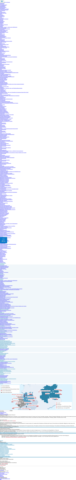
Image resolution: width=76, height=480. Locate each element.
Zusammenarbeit (2, 243)
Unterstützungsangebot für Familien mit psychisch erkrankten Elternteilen (12, 84)
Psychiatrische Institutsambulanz (5, 74)
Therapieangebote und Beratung (5, 168)
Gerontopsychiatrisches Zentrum (5, 116)
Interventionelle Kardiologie (4, 51)
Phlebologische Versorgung (4, 179)
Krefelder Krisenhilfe (3, 135)
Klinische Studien (3, 68)
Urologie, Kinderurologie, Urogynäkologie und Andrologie (9, 95)
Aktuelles (1, 20)
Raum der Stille (2, 203)
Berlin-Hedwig (2, 253)
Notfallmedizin (2, 59)
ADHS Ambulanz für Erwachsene (5, 75)
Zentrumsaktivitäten (3, 150)
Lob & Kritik (2, 473)
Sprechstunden (2, 34)
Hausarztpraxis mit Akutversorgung (6, 177)
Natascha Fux (2, 222)
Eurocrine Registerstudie (4, 151)
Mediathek (1, 22)
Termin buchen (3, 239)
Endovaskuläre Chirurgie (4, 32)
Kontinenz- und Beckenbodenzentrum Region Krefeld (9, 128)
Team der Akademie (3, 232)
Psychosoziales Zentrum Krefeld (5, 133)
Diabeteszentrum (2, 51)
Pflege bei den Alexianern (4, 162)
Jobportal (1, 440)
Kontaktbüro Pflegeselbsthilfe (5, 117)
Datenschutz (2, 476)
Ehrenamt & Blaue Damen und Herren (6, 201)
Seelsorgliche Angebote (4, 338)
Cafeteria (1, 202)
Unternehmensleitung (3, 4)
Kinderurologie (2, 98)
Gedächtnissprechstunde (4, 118)
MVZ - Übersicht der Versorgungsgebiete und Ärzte (8, 432)
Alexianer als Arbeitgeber (4, 217)
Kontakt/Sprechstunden (4, 83)
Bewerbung (2, 225)
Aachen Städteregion (3, 250)
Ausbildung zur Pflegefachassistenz (6, 227)
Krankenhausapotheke (3, 376)
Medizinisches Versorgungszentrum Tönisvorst (7, 178)
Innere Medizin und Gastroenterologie (6, 61)
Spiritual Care (2, 16)
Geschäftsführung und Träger (5, 184)
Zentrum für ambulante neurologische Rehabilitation (8, 56)
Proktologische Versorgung (4, 180)
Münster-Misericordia (3, 259)
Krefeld (1, 257)
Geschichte (2, 18)
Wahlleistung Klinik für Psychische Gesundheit (7, 167)
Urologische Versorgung (4, 182)
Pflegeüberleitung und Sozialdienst (5, 198)
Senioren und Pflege (3, 194)
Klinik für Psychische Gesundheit (5, 70)
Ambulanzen (2, 73)
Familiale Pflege (2, 197)
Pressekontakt (2, 21)
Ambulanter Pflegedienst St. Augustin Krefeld (7, 207)
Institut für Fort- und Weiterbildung (5, 371)
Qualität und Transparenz (4, 9)
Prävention (2, 19)
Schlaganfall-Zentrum (3, 137)
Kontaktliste (2, 470)
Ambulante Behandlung (4, 172)
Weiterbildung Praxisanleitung (5, 366)
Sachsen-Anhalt (2, 262)
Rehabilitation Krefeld (3, 210)
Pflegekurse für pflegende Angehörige (6, 199)
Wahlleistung (2, 165)
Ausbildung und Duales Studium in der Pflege (7, 226)
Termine (1, 23)
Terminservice (2, 29)
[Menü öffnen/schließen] (2, 1)
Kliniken (1, 26)
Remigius (1, 260)
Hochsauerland (2, 255)
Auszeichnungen (2, 12)
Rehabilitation (2, 191)
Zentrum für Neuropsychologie (5, 155)
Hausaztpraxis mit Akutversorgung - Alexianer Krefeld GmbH (16, 437)
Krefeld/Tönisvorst (3, 412)
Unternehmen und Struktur (4, 266)
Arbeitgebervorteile (3, 218)
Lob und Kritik (2, 10)
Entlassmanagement (3, 333)
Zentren (1, 105)
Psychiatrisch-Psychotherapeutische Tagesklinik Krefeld (9, 72)
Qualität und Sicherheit (3, 379)
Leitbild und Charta (3, 13)
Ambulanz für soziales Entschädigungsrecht (7, 76)
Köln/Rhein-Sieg (3, 256)
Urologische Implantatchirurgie (5, 101)
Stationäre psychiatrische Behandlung (6, 71)
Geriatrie (1, 45)
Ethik (1, 269)
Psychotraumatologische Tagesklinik (6, 190)
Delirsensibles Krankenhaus (4, 156)
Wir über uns (2, 264)
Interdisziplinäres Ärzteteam (4, 115)
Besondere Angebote (3, 200)
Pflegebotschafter (3, 219)
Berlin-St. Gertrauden (3, 252)
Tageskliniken (2, 186)
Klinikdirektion (2, 6)
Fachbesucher (2, 113)
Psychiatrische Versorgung (4, 181)
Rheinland (1, 261)
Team (1, 11)
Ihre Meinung (2, 216)
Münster (1, 258)
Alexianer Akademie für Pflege (5, 205)
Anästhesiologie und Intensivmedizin (6, 41)
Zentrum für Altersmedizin (4, 143)
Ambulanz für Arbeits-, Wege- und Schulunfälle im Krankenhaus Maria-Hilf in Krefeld (14, 92)
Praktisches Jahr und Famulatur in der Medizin (7, 233)
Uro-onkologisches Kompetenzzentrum (6, 102)
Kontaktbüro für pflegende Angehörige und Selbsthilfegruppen (10, 171)
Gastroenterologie (3, 62)
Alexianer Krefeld (3, 263)
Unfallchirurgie (2, 90)
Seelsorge (1, 14)
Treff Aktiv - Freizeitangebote (5, 120)
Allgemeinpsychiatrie (3, 70)
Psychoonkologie (3, 66)
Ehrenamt (1, 236)
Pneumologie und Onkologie (4, 64)
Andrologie (2, 96)
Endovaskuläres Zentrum (4, 112)
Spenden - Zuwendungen (4, 18)
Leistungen (2, 25)
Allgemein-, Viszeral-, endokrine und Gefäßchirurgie (8, 27)
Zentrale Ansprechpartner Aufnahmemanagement (8, 244)
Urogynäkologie (2, 100)
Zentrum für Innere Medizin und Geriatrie (7, 114)
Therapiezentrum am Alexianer (5, 140)
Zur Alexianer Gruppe (3, 474)
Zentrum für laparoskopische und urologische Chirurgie (9, 103)
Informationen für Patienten (4, 212)
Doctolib (14, 420)
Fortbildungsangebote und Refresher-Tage (7, 231)
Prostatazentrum (2, 99)
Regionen (1, 383)
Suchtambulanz (2, 81)
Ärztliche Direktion (3, 7)
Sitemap (1, 475)
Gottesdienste (2, 15)
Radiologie (2, 87)
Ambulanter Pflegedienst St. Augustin (6, 121)
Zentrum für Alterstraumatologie (5, 94)
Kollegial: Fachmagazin (4, 24)
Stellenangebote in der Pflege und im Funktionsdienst (8, 223)
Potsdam (1, 259)
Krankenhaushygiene (3, 347)
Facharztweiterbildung (3, 234)
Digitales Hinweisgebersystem (5, 478)
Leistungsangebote (3, 31)
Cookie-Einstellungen (3, 477)
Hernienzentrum (2, 37)
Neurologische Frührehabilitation (5, 55)
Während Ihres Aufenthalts (4, 213)
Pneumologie (2, 65)
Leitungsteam (2, 107)
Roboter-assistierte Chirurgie (4, 136)
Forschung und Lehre (3, 245)
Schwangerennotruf (3, 136)
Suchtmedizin (2, 80)
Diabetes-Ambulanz (3, 110)
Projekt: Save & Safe (3, 47)
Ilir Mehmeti (2, 357)
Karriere (1, 352)
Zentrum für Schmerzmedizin (5, 308)
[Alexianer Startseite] (7, 2)
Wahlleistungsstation (3, 84)
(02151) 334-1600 (6, 420)
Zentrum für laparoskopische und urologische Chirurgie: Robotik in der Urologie (13, 152)
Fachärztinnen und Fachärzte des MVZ (6, 183)
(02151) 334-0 (2, 471)
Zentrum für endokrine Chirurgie (5, 37)
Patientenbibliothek (3, 215)
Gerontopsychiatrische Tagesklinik (5, 119)
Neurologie (2, 54)
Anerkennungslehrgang (4, 226)
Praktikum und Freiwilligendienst (5, 235)
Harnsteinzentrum (3, 97)
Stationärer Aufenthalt (3, 79)
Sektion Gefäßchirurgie (4, 30)
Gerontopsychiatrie (3, 78)
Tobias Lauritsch (2, 220)
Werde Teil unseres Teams (4, 44)
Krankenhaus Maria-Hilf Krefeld (5, 208)
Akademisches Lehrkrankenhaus (5, 246)
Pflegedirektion (2, 8)
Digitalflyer (2, 276)
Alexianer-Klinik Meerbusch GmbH (6, 206)
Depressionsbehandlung (4, 77)
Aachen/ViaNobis (3, 251)
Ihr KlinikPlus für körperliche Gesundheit (7, 166)
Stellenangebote (2, 224)
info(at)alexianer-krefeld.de (4, 472)
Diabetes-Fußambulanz (4, 111)
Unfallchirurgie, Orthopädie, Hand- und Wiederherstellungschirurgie (11, 88)
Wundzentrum (2, 32)
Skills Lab (1, 229)
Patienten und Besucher (4, 211)
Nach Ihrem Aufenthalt (3, 214)
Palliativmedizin (2, 67)
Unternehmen (2, 3)
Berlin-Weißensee (3, 254)
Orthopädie (2, 89)
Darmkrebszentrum (3, 36)
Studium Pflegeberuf (3, 230)
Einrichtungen (2, 204)
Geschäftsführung (3, 5)
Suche (1, 249)
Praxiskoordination (3, 164)
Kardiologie (2, 49)
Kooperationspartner (3, 108)
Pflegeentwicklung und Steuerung (5, 163)
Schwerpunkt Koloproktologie (5, 28)
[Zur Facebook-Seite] (0, 479)
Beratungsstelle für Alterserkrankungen (6, 169)
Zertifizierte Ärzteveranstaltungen (5, 248)
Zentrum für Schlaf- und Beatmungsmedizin (7, 157)
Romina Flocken (2, 221)
